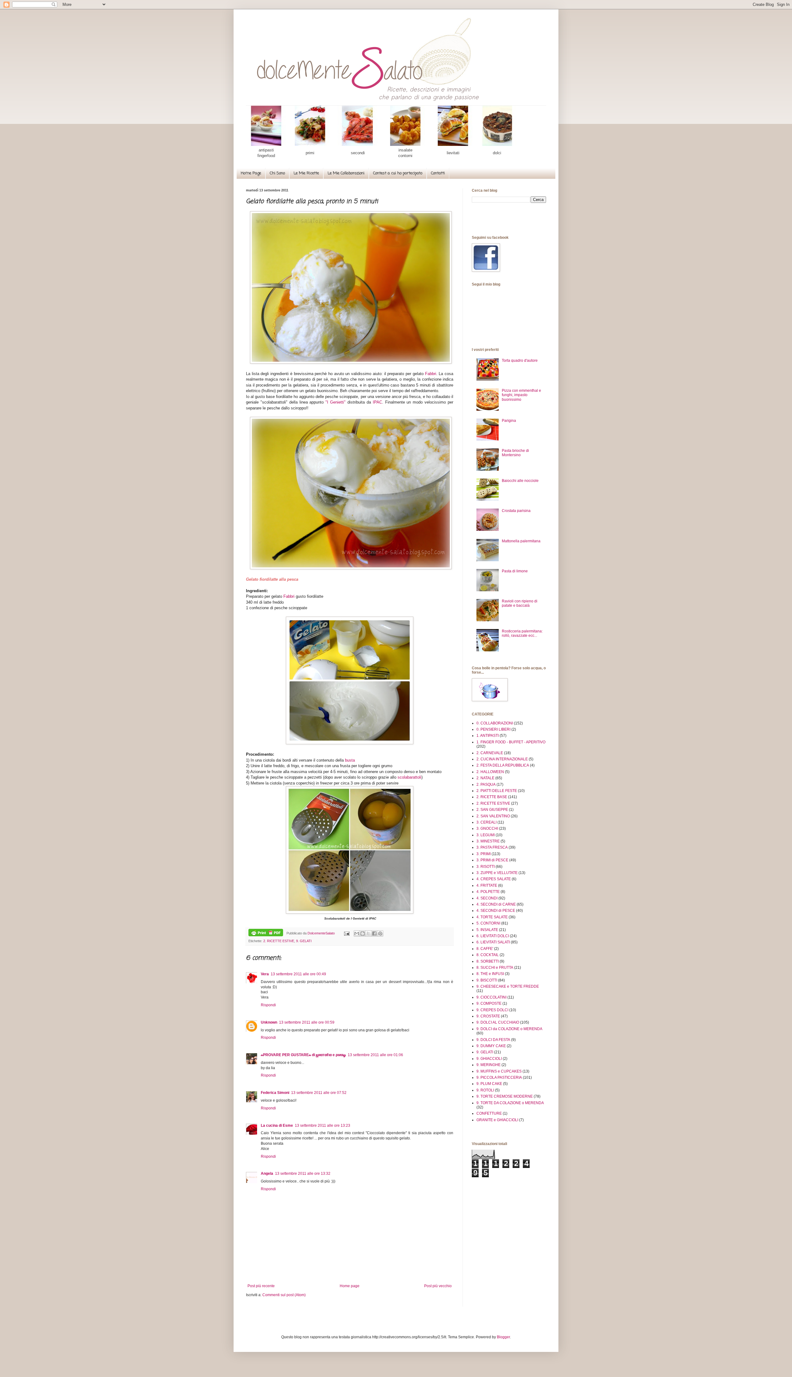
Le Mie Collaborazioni (346, 173)
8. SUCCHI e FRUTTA (494, 967)
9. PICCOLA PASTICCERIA (499, 1077)
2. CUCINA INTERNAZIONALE (502, 759)
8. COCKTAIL (487, 955)
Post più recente (261, 1286)
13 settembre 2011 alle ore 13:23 (322, 1125)
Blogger (503, 1337)
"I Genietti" (335, 402)
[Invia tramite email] (357, 933)
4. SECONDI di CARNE (496, 904)
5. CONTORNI (488, 923)
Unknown (269, 1022)
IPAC (377, 402)
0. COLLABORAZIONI (494, 723)
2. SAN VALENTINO (493, 816)
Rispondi (268, 1005)
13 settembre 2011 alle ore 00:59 (306, 1022)
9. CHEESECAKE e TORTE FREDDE (507, 986)
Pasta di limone (515, 571)
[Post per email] (346, 933)
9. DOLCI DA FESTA (493, 1040)
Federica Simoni (275, 1093)
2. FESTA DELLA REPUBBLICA (502, 765)
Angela (267, 1173)
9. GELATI (304, 941)
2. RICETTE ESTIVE (278, 941)
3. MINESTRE (488, 841)
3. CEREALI (486, 822)
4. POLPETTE (488, 892)
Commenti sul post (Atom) (284, 1295)
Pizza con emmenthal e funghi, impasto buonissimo (521, 395)
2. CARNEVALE (489, 753)
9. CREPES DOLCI (492, 1010)
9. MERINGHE (488, 1065)
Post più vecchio (438, 1286)
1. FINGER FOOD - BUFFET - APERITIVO (510, 742)
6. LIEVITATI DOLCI (492, 936)
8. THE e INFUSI (490, 974)
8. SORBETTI (487, 961)
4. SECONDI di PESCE (495, 910)
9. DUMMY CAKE (491, 1046)
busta (350, 760)
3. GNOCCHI (487, 828)
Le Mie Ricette (306, 173)
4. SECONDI (486, 898)
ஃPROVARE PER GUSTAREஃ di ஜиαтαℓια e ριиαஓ (303, 1055)
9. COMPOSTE (488, 1003)
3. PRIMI (483, 854)
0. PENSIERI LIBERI (493, 729)
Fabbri (430, 373)
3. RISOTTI (485, 866)
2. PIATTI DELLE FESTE (496, 791)
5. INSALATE (487, 930)
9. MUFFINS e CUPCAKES (499, 1071)
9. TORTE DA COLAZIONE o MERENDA (510, 1103)
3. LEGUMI (485, 835)
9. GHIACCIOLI (489, 1058)
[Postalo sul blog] (362, 933)
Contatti (438, 173)
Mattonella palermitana (521, 541)
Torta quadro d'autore (520, 360)
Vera (265, 974)
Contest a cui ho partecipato (397, 173)
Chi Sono (277, 173)
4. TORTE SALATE (492, 917)
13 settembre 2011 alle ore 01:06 (375, 1055)
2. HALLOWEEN (490, 772)
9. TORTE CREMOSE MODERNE (504, 1096)
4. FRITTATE (486, 885)
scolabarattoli (409, 777)
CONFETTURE (489, 1113)
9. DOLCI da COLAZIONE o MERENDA (509, 1029)
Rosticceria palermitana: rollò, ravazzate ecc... (522, 633)
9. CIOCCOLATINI (491, 997)
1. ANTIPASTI (487, 735)
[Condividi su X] (368, 933)
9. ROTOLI (485, 1090)
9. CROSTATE (488, 1016)
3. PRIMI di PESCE (492, 860)
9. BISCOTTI (486, 980)
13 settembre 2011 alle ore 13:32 (302, 1173)
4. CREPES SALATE (493, 879)
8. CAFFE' (484, 948)
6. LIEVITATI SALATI (493, 942)
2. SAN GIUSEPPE (492, 809)
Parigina (509, 420)
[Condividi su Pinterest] (380, 933)
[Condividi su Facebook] (374, 933)
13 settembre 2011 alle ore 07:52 (318, 1093)
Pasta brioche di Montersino (515, 452)
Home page (349, 1286)
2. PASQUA (486, 784)
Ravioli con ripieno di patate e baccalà (519, 603)
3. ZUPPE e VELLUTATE (497, 873)
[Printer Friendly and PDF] (265, 933)
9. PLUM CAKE (489, 1084)
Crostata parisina (516, 511)
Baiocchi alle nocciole (520, 481)
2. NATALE (485, 778)
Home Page (251, 173)
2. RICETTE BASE (491, 797)
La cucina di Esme (277, 1125)
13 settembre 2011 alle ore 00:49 (298, 974)
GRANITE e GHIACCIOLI (497, 1120)
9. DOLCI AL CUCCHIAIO (497, 1022)
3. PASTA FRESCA (492, 847)
